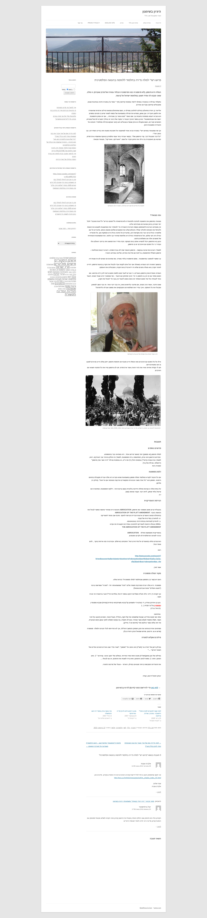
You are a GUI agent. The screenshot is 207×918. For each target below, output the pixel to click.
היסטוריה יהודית (57, 269)
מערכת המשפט (54, 279)
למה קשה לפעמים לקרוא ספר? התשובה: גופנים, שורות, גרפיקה (150, 713)
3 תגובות (158, 86)
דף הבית (158, 23)
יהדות (56, 274)
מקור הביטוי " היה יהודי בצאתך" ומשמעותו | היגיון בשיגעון (133, 801)
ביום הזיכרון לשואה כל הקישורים (65, 214)
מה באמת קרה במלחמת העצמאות (64, 188)
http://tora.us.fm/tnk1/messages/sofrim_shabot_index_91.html (137, 778)
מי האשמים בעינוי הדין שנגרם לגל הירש (63, 182)
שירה (56, 286)
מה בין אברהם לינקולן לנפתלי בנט (65, 179)
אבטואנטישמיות (69, 258)
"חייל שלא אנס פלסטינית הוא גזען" (64, 139)
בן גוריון (73, 270)
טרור (62, 274)
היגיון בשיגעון (151, 11)
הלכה (74, 272)
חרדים (67, 274)
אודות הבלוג (147, 23)
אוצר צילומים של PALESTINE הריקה (64, 151)
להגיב (159, 792)
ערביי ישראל (53, 281)
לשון (125, 728)
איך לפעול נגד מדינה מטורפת (66, 107)
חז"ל (74, 274)
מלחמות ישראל (69, 279)
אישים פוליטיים (65, 264)
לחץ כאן (154, 688)
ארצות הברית (51, 267)
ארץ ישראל (63, 267)
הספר (70, 272)
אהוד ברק (59, 258)
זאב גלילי (151, 728)
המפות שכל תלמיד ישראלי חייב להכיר (63, 148)
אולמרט (52, 258)
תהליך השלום (62, 288)
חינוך (70, 274)
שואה (67, 285)
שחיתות (61, 286)
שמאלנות (71, 288)
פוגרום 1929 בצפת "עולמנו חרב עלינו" (63, 185)
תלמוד (113, 728)
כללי (128, 728)
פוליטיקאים (68, 283)
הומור (68, 270)
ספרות (73, 281)
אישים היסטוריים (65, 260)
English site (110, 23)
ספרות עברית (67, 281)
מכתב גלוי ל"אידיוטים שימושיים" (65, 119)
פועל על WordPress (146, 908)
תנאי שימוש (157, 908)
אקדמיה (73, 267)
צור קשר (80, 23)
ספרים (60, 281)
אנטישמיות (49, 264)
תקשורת (70, 294)
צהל (52, 283)
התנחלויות (64, 272)
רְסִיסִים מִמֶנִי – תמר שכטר (67, 228)
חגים (50, 272)
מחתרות (52, 277)
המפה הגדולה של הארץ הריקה (66, 159)
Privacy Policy (94, 23)
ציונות (73, 286)
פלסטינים (119, 728)
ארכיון (122, 23)
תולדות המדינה (66, 291)
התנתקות (56, 272)
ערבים (74, 283)
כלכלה (50, 274)
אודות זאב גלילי (133, 23)
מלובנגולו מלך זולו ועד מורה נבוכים (64, 116)
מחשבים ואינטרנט (61, 277)
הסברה (133, 728)
